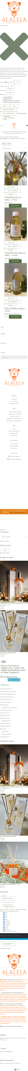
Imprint (5, 119)
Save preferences (8, 113)
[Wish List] (2, 350)
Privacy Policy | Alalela (8, 118)
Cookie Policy (6, 116)
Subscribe (7, 944)
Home (2, 327)
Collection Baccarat (5, 689)
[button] (14, 46)
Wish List (3, 352)
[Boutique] (2, 331)
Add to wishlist (13, 190)
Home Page (3, 138)
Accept (5, 106)
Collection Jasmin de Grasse (7, 691)
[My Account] (2, 340)
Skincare (2, 729)
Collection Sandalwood (6, 697)
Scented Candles (4, 723)
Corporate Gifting (4, 702)
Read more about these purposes (12, 102)
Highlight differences (9, 906)
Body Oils (4, 731)
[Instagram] (2, 1069)
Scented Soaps (6, 734)
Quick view (11, 187)
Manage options (7, 97)
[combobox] (4, 541)
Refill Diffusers (16, 258)
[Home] (2, 324)
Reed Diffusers (8, 203)
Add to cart (15, 205)
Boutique (3, 333)
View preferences (8, 109)
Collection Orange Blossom (7, 694)
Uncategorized (4, 737)
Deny (14, 106)
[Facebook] (6, 1069)
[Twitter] (10, 1069)
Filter (4, 550)
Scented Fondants (4, 726)
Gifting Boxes (3, 705)
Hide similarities (8, 905)
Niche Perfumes (4, 715)
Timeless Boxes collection (8, 707)
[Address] (2, 1032)
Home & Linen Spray (5, 710)
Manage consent (8, 898)
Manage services (7, 99)
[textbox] (4, 541)
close (8, 948)
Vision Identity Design (19, 512)
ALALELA (4, 896)
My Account (3, 343)
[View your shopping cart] (23, 125)
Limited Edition (3, 713)
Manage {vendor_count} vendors (11, 100)
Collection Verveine (5, 699)
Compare (10, 194)
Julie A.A (11, 512)
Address (3, 1035)
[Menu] (2, 125)
